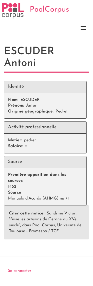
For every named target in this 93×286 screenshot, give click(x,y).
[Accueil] (13, 11)
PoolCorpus (49, 10)
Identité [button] (16, 86)
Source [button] (15, 162)
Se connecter (19, 271)
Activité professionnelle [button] (32, 127)
